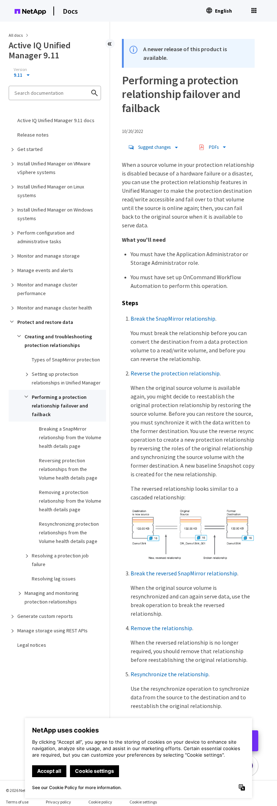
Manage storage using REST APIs (52, 630)
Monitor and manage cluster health (54, 307)
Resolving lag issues (54, 578)
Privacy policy (58, 802)
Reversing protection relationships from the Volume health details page (68, 469)
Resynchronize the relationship (169, 674)
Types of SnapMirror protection (66, 359)
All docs (16, 35)
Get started (30, 149)
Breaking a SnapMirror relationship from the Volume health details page (70, 437)
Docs (70, 10)
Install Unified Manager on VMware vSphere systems (54, 167)
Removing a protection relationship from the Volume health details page (70, 501)
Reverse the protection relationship (175, 373)
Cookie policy (100, 802)
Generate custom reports (45, 616)
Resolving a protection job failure (60, 559)
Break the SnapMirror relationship (173, 318)
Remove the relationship (161, 628)
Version (20, 69)
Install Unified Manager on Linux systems (50, 191)
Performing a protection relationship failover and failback (60, 406)
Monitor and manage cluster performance (47, 289)
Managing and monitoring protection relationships (52, 597)
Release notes (33, 135)
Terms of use (17, 802)
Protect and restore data (45, 322)
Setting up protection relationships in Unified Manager (66, 378)
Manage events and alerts (45, 270)
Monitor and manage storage (48, 256)
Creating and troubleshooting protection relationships (58, 340)
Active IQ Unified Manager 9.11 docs (55, 120)
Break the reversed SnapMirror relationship (184, 573)
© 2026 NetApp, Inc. (23, 790)
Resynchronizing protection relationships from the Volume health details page (69, 532)
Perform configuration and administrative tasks (45, 237)
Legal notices (31, 645)
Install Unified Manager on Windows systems (55, 214)
